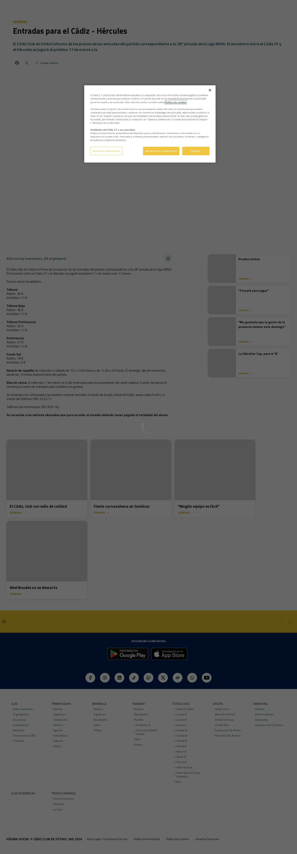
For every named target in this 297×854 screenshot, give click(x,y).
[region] (150, 124)
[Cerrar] (209, 90)
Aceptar (196, 151)
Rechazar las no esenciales (161, 151)
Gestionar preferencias (106, 151)
